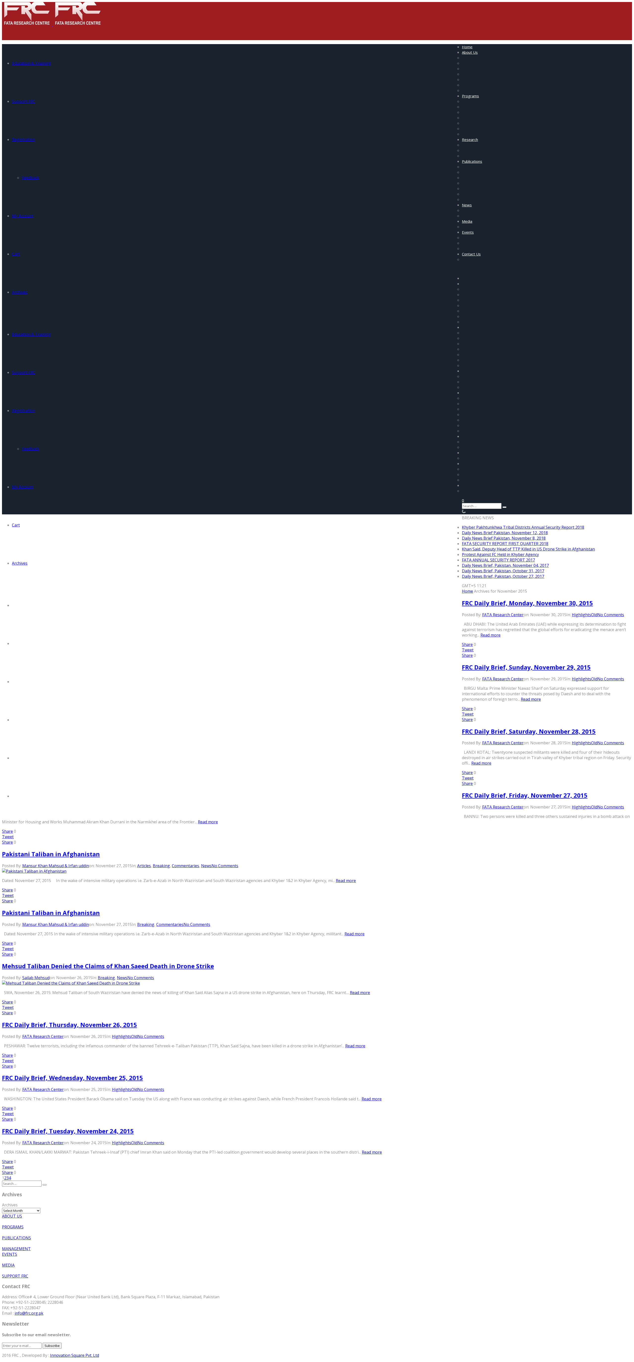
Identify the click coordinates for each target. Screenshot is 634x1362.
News (467, 204)
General (469, 156)
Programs (470, 95)
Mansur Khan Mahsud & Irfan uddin (55, 865)
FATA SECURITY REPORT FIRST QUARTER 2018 (505, 543)
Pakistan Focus (476, 112)
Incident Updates (477, 199)
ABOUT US (12, 1216)
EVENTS (9, 1254)
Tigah (467, 188)
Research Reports (478, 166)
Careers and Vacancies (482, 259)
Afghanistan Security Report (488, 183)
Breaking (161, 865)
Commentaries (475, 194)
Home (467, 46)
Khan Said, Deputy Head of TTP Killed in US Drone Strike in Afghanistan (528, 549)
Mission (469, 63)
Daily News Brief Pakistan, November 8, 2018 (504, 538)
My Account (22, 216)
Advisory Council (477, 85)
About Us (470, 52)
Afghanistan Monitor (481, 117)
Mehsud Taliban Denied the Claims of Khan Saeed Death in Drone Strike (108, 966)
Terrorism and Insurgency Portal (492, 128)
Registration (23, 139)
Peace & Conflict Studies (484, 123)
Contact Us (471, 253)
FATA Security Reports (482, 172)
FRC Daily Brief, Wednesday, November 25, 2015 (72, 1078)
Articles (144, 865)
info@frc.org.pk (29, 1313)
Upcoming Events (478, 237)
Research (470, 139)
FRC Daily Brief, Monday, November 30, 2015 (527, 603)
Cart (16, 254)
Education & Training (31, 63)
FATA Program (475, 107)
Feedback (30, 177)
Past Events (472, 243)
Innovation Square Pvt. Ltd (74, 1355)
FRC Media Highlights (482, 226)
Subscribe (52, 1345)
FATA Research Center (503, 614)
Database (471, 150)
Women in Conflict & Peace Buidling (495, 134)
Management (474, 68)
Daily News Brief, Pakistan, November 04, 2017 (505, 565)
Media (467, 221)
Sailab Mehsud (36, 977)
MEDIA (8, 1265)
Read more (490, 635)
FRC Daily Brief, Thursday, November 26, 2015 (69, 1025)
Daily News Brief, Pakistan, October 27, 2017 (503, 576)
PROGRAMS (13, 1227)
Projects (469, 145)
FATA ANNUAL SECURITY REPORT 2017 (498, 560)
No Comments (610, 614)
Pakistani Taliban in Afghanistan (51, 854)
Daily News (472, 210)
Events (468, 232)
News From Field (477, 216)
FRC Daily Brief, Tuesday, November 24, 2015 (68, 1131)
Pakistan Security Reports (486, 177)
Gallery (468, 248)
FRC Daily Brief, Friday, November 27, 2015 (524, 795)
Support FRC (23, 101)
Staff (466, 74)
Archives (19, 292)
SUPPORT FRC (15, 1276)
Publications (472, 161)
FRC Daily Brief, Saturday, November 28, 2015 (529, 731)
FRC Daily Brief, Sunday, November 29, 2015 (526, 667)
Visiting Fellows (476, 79)
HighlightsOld (584, 614)
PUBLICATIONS (16, 1238)
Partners (470, 90)
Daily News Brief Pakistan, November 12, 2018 (505, 532)
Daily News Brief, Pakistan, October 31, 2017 (503, 571)
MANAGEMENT (16, 1248)
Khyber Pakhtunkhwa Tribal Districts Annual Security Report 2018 (523, 527)
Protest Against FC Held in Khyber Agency (500, 554)
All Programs (474, 101)
